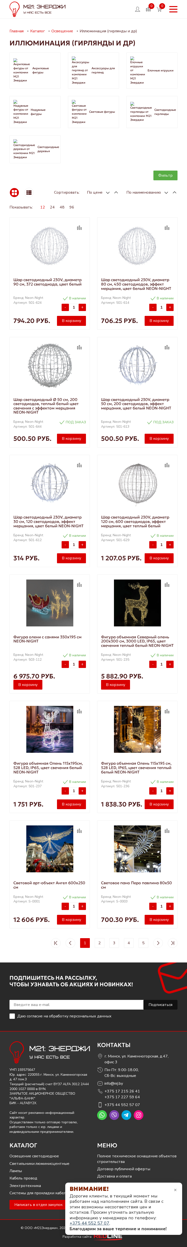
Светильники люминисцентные (39, 1163)
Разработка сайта (78, 1236)
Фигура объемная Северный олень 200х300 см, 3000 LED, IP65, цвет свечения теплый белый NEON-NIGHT (137, 641)
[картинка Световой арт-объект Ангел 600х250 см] (50, 848)
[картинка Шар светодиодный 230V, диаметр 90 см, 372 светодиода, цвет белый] (50, 245)
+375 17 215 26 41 (122, 1091)
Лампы (15, 1171)
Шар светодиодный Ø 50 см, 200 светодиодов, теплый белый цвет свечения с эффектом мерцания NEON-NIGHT (46, 406)
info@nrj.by (113, 1083)
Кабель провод (23, 1178)
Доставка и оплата (114, 1176)
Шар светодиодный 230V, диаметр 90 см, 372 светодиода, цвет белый (47, 281)
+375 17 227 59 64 (122, 1097)
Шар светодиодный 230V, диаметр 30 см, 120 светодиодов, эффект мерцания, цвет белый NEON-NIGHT (48, 521)
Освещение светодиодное (34, 1156)
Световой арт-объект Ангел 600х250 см (49, 885)
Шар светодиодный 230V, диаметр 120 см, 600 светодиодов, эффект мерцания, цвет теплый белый (135, 521)
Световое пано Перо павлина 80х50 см (136, 885)
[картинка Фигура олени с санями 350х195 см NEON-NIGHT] (50, 603)
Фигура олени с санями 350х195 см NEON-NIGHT (47, 639)
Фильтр (165, 175)
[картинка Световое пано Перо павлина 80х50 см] (137, 848)
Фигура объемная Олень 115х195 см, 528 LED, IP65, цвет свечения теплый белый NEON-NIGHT (136, 767)
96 (71, 207)
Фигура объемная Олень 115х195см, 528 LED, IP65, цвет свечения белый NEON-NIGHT (48, 767)
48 (62, 207)
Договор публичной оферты (123, 1169)
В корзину (71, 320)
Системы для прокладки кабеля (38, 1193)
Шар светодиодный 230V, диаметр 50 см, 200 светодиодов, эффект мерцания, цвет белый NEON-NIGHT (136, 403)
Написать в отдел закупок (38, 1204)
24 (52, 207)
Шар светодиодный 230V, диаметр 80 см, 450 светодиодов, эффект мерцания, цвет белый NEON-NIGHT (136, 284)
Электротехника (25, 1185)
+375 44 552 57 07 (122, 1105)
